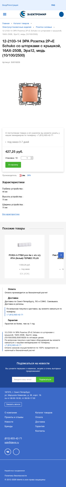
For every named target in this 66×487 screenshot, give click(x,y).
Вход (4, 5)
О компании (11, 412)
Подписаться (45, 379)
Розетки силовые (44, 27)
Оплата (39, 417)
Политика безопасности (16, 476)
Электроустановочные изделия (16, 27)
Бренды (9, 426)
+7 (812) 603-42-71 (14, 315)
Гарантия (40, 426)
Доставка (40, 422)
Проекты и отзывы (14, 417)
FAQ (53, 5)
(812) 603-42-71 (13, 438)
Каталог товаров (21, 23)
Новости (9, 422)
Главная (6, 23)
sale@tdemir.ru (12, 442)
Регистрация (12, 5)
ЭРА (29, 175)
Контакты (40, 431)
